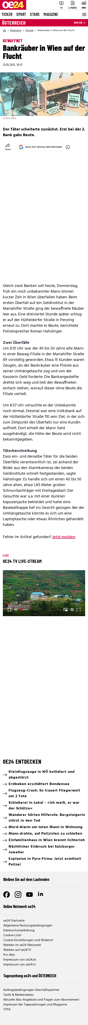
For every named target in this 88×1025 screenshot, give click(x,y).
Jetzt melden (63, 537)
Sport (21, 14)
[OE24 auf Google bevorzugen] (67, 147)
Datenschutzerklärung (19, 930)
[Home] (4, 30)
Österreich (14, 23)
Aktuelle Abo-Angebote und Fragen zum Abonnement (41, 999)
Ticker (7, 14)
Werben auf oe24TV (17, 950)
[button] (44, 593)
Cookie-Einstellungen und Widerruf (28, 940)
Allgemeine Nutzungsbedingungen (27, 925)
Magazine (51, 14)
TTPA (6, 1009)
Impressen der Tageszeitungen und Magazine (35, 1004)
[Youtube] (29, 894)
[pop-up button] (72, 609)
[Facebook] (6, 894)
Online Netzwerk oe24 (19, 906)
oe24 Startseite (14, 920)
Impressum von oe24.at (19, 959)
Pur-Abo (9, 955)
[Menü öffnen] (84, 14)
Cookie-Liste (12, 935)
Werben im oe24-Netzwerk (22, 945)
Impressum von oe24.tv (19, 964)
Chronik (29, 30)
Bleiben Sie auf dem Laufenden (26, 879)
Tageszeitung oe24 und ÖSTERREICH (29, 975)
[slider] (24, 609)
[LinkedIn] (41, 894)
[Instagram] (18, 894)
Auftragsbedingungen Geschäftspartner (31, 990)
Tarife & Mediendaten (18, 995)
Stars (34, 14)
